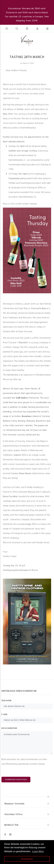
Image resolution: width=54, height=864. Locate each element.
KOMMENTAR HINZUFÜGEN (16, 779)
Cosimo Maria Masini (21, 473)
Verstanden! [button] (27, 859)
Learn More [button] (38, 851)
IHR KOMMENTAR (9, 728)
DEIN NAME (6, 700)
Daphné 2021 (20, 455)
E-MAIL (4, 714)
